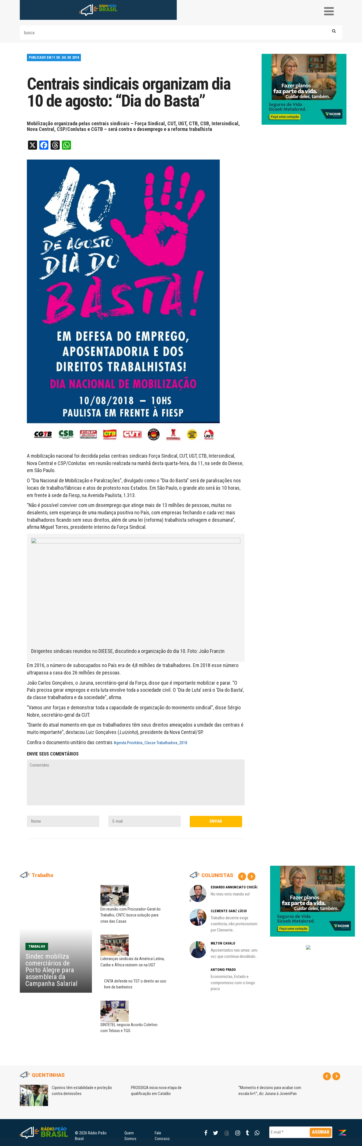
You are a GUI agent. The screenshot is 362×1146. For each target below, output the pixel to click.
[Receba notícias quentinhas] (308, 943)
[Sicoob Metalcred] (304, 89)
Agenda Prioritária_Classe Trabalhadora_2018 (150, 742)
